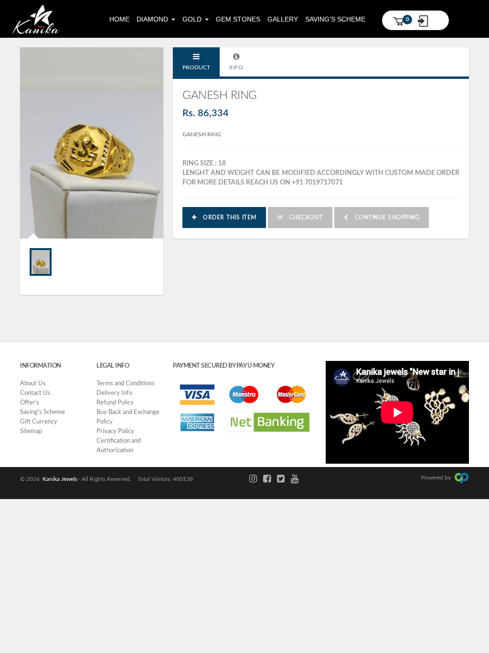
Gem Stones (238, 19)
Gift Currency (38, 422)
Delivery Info (114, 393)
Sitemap (31, 431)
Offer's (29, 403)
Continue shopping (383, 217)
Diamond (153, 19)
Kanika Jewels (58, 479)
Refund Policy (115, 403)
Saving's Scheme (335, 19)
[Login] (426, 21)
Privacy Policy (115, 431)
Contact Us (35, 393)
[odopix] (461, 477)
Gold (192, 19)
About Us (33, 384)
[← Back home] (36, 19)
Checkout (303, 217)
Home (119, 19)
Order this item (226, 217)
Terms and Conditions (125, 384)
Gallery (282, 19)
